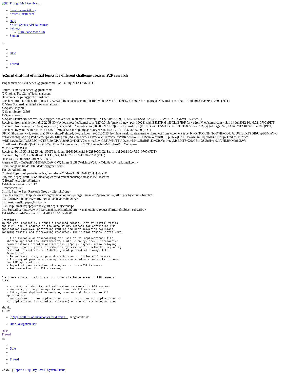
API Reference (38, 24)
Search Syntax (19, 24)
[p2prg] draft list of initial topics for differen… (39, 317)
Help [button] (13, 21)
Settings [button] (15, 28)
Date (13, 53)
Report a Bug (22, 370)
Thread (14, 64)
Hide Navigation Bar (23, 324)
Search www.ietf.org (23, 10)
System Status (56, 370)
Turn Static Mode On (31, 32)
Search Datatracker (22, 14)
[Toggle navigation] (39, 4)
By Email (39, 370)
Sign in (14, 35)
